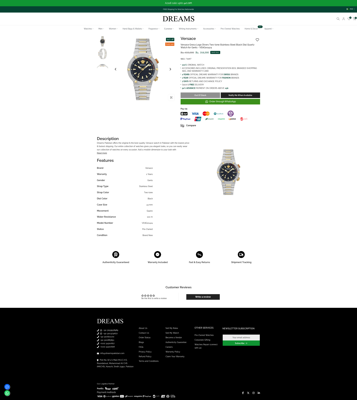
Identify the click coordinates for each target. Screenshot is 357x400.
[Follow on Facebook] (243, 393)
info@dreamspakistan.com (112, 353)
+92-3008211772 (107, 337)
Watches (88, 29)
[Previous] (116, 69)
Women (112, 29)
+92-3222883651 (107, 340)
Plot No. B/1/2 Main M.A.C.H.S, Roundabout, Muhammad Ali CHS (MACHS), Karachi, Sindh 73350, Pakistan (115, 363)
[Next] (170, 69)
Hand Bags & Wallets (132, 29)
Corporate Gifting (202, 340)
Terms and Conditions (149, 361)
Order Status (144, 337)
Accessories (208, 29)
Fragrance (153, 29)
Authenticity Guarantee (176, 342)
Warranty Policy (173, 352)
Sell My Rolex (172, 328)
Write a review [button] (203, 297)
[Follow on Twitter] (248, 393)
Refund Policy (145, 356)
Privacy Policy (145, 352)
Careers (169, 347)
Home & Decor (253, 28)
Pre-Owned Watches (230, 29)
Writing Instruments (188, 29)
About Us (143, 328)
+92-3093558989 (110, 330)
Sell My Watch (172, 333)
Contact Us (144, 333)
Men (100, 29)
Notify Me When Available (240, 95)
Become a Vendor (174, 337)
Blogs (141, 342)
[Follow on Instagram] (253, 393)
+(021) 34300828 (107, 347)
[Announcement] (178, 3)
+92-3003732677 (110, 333)
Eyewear (168, 29)
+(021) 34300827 (107, 343)
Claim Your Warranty (175, 356)
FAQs (141, 347)
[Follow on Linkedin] (259, 393)
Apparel (268, 29)
